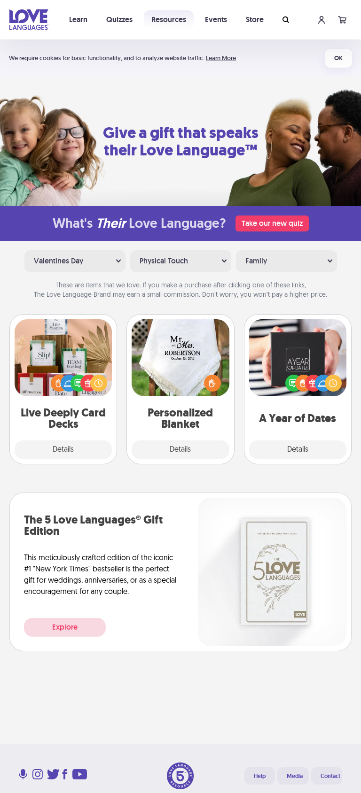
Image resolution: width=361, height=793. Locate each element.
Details (63, 450)
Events (216, 19)
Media (295, 776)
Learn (78, 19)
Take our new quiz (272, 223)
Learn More (221, 58)
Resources (168, 19)
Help (260, 776)
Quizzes (119, 19)
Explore (65, 627)
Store (255, 19)
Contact (330, 776)
